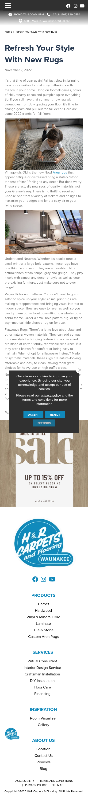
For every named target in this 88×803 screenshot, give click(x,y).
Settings (44, 423)
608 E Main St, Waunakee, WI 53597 (46, 21)
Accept (33, 414)
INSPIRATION (43, 709)
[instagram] (74, 5)
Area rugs (60, 172)
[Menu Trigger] (7, 5)
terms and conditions (37, 399)
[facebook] (67, 5)
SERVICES (43, 652)
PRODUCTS (43, 595)
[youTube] (81, 5)
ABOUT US (43, 740)
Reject (55, 414)
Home (8, 32)
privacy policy (51, 395)
